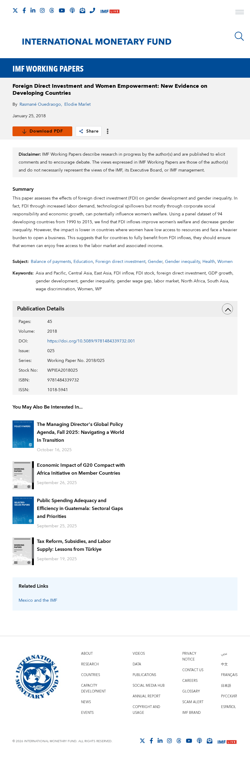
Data (137, 664)
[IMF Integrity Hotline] (92, 10)
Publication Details (40, 308)
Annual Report (146, 696)
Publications (144, 675)
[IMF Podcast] (72, 10)
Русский (229, 696)
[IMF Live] (110, 11)
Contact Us (192, 670)
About (87, 654)
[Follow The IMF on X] (15, 10)
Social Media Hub (149, 686)
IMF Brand (191, 713)
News (86, 702)
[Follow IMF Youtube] (62, 10)
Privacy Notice (189, 656)
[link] (81, 131)
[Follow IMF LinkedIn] (32, 10)
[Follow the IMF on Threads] (51, 10)
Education (83, 261)
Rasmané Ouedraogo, (41, 104)
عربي (224, 654)
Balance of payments (51, 261)
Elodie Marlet (77, 104)
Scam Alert (192, 702)
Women (225, 261)
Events (87, 713)
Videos (139, 654)
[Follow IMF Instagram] (42, 10)
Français (229, 675)
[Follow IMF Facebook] (24, 10)
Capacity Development (93, 688)
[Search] (239, 36)
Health (208, 261)
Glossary (191, 691)
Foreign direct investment (120, 261)
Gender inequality (182, 261)
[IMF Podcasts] (199, 740)
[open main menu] (239, 13)
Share (92, 131)
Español (228, 707)
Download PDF (46, 131)
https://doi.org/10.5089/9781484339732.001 (91, 341)
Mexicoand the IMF (38, 600)
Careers (190, 681)
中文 (224, 664)
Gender (155, 261)
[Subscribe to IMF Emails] (82, 10)
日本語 (226, 686)
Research (90, 664)
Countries (90, 675)
